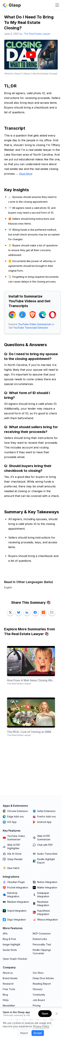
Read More (25, 173)
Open (45, 1013)
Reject (24, 1033)
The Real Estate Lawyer (37, 33)
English (8, 587)
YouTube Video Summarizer (34, 324)
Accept (38, 1033)
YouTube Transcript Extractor (30, 327)
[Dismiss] (56, 1013)
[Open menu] (57, 5)
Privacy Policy (41, 1026)
